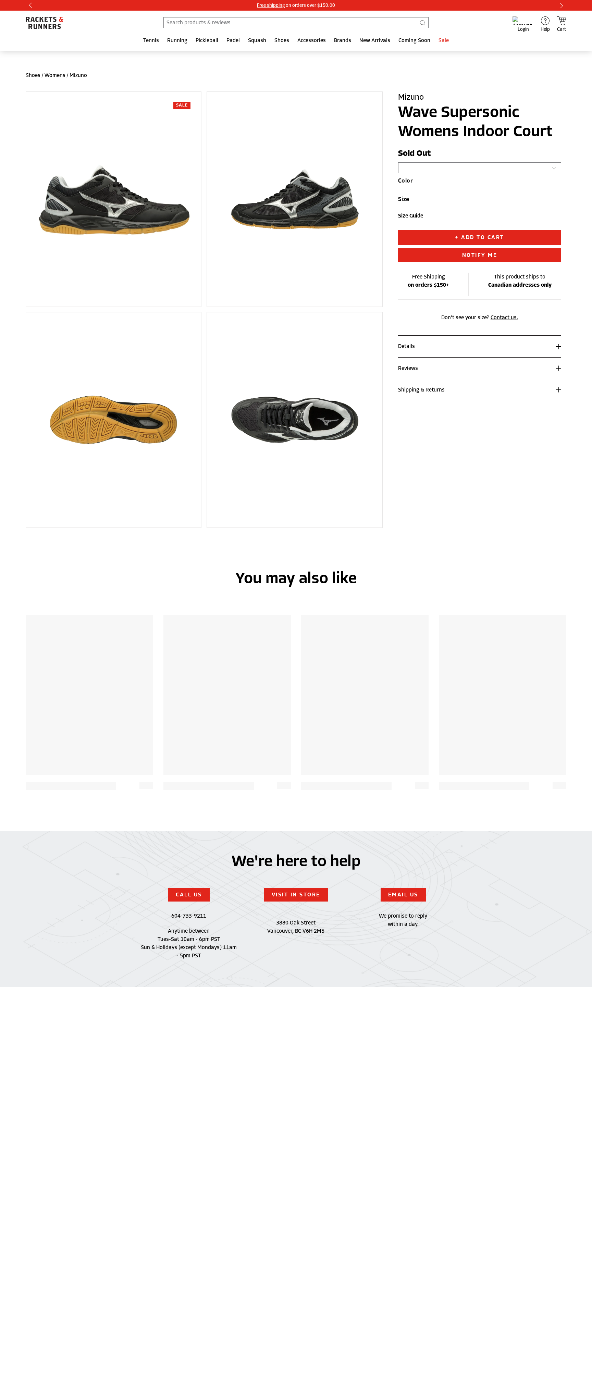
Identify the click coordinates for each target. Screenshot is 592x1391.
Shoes (281, 40)
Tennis (151, 40)
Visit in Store (296, 894)
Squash (257, 40)
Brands (342, 40)
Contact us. (504, 317)
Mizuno (78, 75)
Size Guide (410, 216)
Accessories (311, 40)
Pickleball (207, 40)
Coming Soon (414, 40)
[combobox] (296, 22)
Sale (444, 40)
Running (177, 40)
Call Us (189, 894)
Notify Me (479, 255)
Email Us (403, 894)
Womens (55, 75)
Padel (233, 40)
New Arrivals (374, 40)
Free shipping (271, 5)
